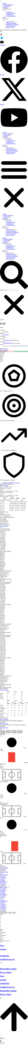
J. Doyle (2, 879)
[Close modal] (0, 1034)
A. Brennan (3, 877)
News (4, 145)
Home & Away (4, 912)
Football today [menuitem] (9, 14)
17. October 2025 (7, 340)
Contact (3, 949)
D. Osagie (2, 883)
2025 (1, 350)
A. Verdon (2, 909)
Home (4, 132)
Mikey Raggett (3, 874)
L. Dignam (2, 908)
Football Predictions (8, 133)
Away (8, 529)
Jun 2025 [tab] (3, 732)
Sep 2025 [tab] (20, 732)
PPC (22, 952)
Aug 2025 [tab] (14, 732)
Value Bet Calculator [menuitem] (11, 23)
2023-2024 (5, 350)
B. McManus (3, 881)
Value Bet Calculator (11, 149)
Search (1, 290)
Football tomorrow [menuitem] (10, 16)
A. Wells (2, 897)
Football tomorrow (10, 143)
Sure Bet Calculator (11, 152)
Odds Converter (10, 153)
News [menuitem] (4, 17)
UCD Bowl (6, 334)
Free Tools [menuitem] (5, 19)
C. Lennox (2, 884)
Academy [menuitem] (5, 7)
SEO (18, 952)
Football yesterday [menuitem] (10, 13)
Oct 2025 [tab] (3, 734)
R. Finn (2, 902)
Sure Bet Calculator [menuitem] (11, 26)
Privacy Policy (6, 972)
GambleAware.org (7, 959)
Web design (4, 952)
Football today (9, 142)
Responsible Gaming (8, 969)
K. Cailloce (3, 890)
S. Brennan (3, 905)
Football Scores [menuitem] (7, 9)
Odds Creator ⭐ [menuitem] (10, 21)
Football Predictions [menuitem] (8, 4)
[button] (14, 183)
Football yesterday (10, 140)
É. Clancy (2, 876)
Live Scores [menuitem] (9, 11)
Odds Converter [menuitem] (10, 27)
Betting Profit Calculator (12, 150)
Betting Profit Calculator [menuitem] (12, 24)
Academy (5, 136)
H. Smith (2, 880)
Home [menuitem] (4, 3)
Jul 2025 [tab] (8, 732)
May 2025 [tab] (20, 730)
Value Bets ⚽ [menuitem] (6, 6)
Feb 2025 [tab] (3, 730)
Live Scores (9, 139)
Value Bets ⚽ (6, 135)
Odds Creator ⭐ (10, 147)
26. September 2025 (8, 343)
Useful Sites (4, 956)
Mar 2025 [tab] (8, 730)
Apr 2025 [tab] (14, 730)
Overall (2, 529)
